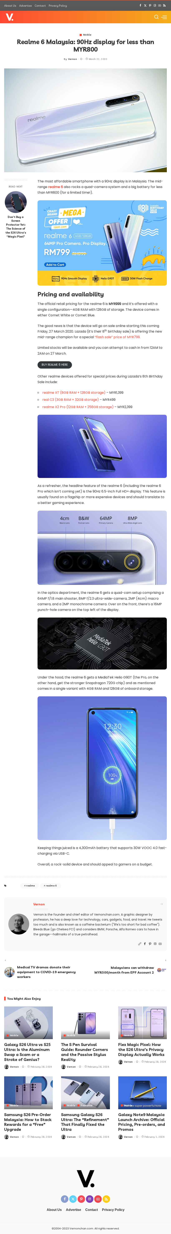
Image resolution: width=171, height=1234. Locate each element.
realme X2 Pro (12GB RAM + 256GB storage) (78, 407)
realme (30, 885)
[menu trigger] (164, 17)
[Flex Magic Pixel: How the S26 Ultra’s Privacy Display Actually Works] (142, 1022)
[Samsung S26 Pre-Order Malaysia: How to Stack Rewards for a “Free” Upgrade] (28, 1092)
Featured (86, 1105)
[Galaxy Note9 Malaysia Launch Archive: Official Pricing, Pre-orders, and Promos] (142, 1092)
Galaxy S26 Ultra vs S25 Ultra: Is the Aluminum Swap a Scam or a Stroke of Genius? (27, 1052)
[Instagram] (154, 5)
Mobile (87, 35)
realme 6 (55, 186)
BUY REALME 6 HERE (55, 365)
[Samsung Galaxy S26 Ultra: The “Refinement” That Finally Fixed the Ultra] (85, 1092)
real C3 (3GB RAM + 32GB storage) (70, 399)
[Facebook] (140, 5)
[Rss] (164, 5)
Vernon (72, 59)
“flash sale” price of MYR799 (117, 337)
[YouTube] (159, 5)
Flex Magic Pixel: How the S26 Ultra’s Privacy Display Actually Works (141, 1049)
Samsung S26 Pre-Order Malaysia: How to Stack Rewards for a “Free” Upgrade (28, 1122)
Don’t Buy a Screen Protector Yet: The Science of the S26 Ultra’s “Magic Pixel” (15, 226)
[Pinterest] (150, 5)
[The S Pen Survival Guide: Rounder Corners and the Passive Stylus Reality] (85, 1022)
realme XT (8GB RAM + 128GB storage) (74, 392)
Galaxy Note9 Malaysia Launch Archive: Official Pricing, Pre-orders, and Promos (141, 1122)
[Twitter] (145, 5)
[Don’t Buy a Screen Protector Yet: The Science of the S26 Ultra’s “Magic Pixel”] (16, 202)
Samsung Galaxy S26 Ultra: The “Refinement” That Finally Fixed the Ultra (85, 1122)
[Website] (139, 944)
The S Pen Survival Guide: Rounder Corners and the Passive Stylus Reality (84, 1052)
